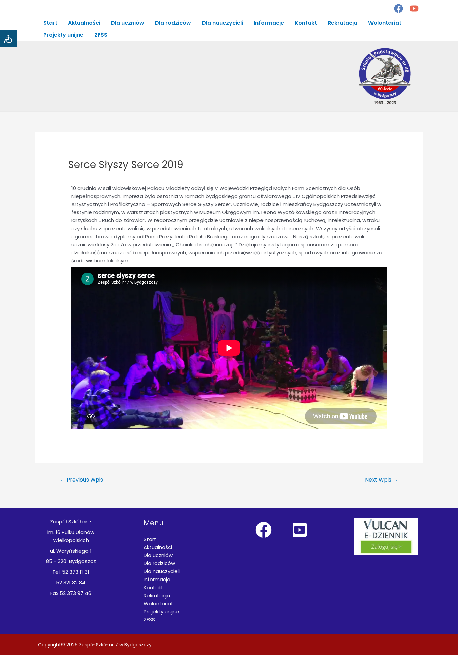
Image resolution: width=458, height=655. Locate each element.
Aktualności (84, 23)
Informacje (269, 23)
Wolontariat (384, 23)
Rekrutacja (342, 23)
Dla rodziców (173, 23)
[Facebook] (398, 8)
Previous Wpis (81, 480)
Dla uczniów (127, 23)
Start (50, 23)
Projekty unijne (63, 35)
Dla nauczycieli (222, 23)
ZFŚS (100, 35)
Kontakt (306, 23)
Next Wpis (381, 480)
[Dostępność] (8, 38)
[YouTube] (414, 8)
